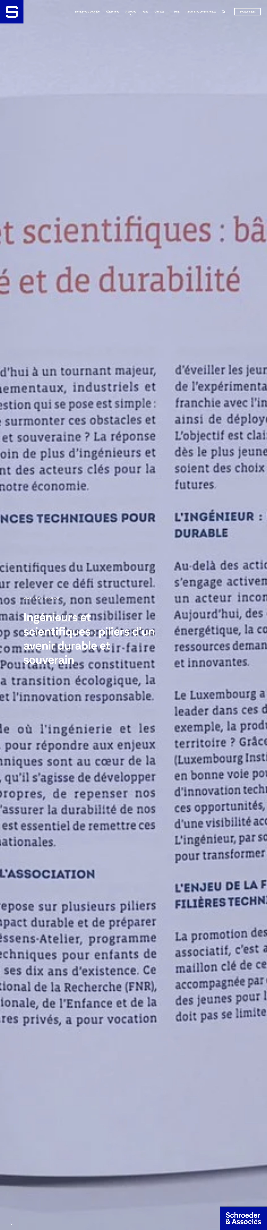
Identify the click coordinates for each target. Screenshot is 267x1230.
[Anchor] (12, 1222)
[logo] (11, 11)
